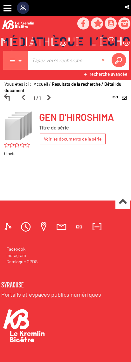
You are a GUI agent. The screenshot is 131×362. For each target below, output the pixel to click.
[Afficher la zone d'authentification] (25, 8)
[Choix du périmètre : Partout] (15, 60)
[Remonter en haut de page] (122, 202)
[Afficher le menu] (7, 8)
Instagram (16, 255)
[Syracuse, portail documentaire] (65, 41)
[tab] (9, 226)
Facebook (15, 249)
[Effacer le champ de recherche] (104, 60)
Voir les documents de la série (72, 139)
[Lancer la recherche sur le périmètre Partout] (120, 60)
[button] (127, 7)
